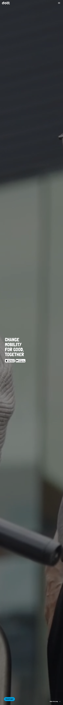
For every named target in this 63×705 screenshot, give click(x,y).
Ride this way (54, 701)
